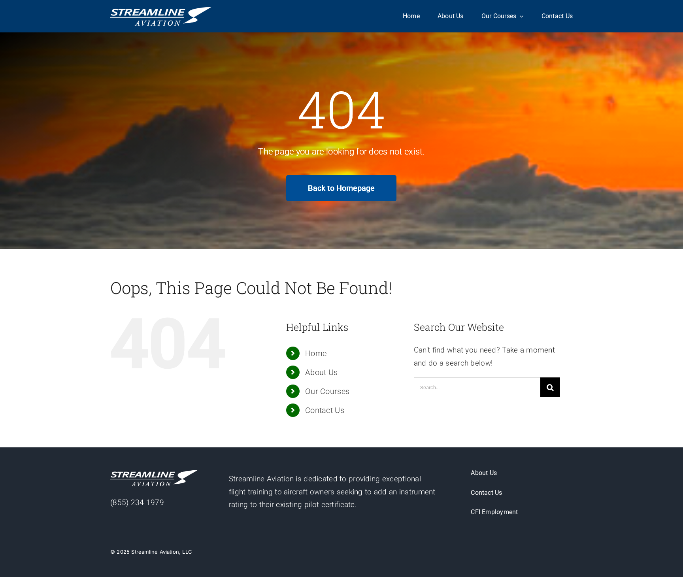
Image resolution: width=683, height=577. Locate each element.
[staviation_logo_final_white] (161, 10)
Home (315, 353)
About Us (321, 372)
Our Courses (327, 391)
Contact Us (324, 410)
